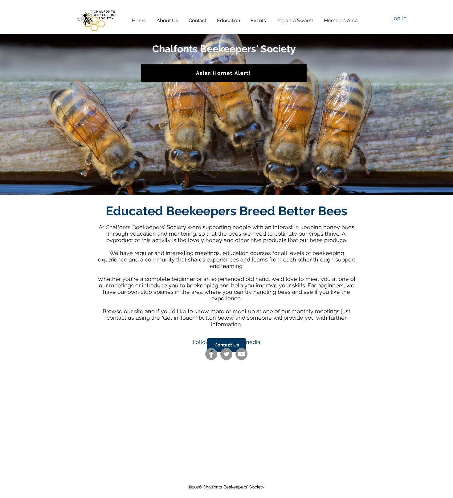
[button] (169, 20)
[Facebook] (211, 354)
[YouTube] (241, 354)
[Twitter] (226, 354)
